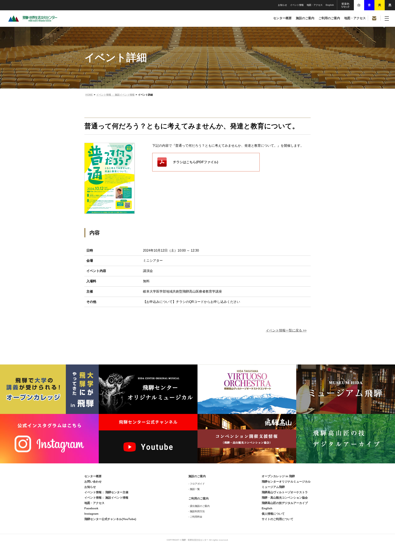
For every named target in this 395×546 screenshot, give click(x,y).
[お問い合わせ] (374, 18)
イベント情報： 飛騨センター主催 (106, 492)
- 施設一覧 (194, 489)
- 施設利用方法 (196, 511)
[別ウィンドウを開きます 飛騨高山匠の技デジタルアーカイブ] (345, 460)
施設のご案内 (305, 18)
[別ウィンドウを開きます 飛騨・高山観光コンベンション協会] (247, 460)
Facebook (91, 508)
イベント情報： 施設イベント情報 (106, 497)
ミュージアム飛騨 (273, 487)
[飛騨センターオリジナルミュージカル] (148, 410)
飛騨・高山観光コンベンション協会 (285, 497)
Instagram (91, 513)
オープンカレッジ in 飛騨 (278, 476)
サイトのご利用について (277, 519)
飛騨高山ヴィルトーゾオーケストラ (285, 492)
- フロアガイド (196, 483)
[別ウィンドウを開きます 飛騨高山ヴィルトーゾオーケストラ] (247, 410)
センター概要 (282, 18)
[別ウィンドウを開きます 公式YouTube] (148, 460)
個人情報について (273, 513)
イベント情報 (297, 5)
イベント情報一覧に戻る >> (286, 330)
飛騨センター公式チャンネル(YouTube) (110, 519)
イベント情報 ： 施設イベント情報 (115, 94)
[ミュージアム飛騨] (345, 410)
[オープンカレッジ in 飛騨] (49, 410)
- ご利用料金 (195, 516)
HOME (89, 94)
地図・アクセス (315, 5)
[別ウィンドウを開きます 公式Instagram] (49, 460)
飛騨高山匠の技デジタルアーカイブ (285, 503)
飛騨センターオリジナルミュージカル (286, 481)
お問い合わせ (93, 481)
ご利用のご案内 (329, 18)
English (330, 5)
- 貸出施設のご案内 (199, 506)
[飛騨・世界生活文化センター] (32, 20)
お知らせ (282, 5)
